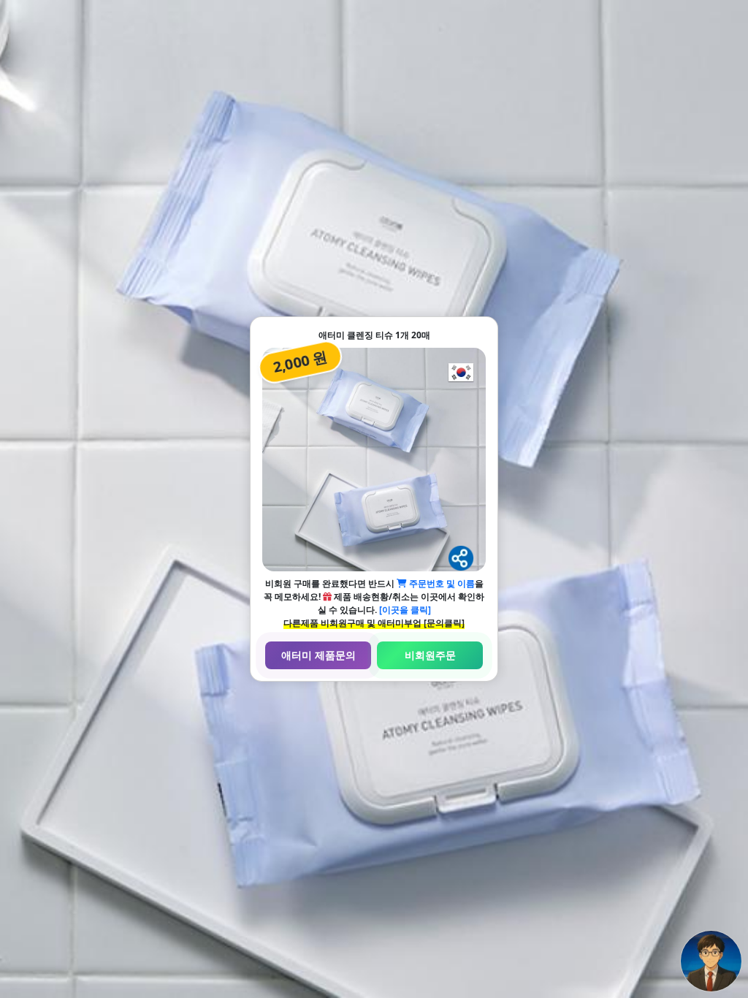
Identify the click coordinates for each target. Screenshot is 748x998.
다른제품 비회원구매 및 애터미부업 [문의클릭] (374, 623)
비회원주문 (430, 655)
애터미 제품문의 (318, 655)
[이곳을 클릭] (405, 609)
